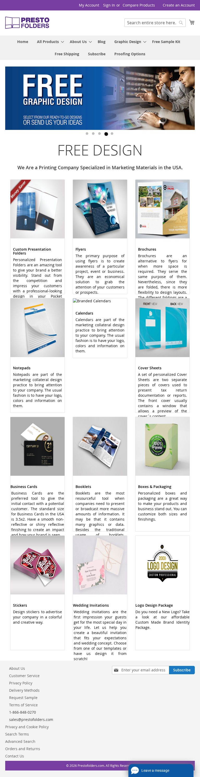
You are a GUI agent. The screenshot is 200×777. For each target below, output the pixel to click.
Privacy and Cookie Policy (27, 726)
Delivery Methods (24, 690)
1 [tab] (87, 134)
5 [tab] (112, 134)
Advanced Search (20, 741)
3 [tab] (100, 134)
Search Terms (17, 734)
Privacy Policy (20, 682)
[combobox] (155, 23)
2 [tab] (94, 134)
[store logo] (27, 22)
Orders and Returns (22, 748)
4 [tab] (106, 134)
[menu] (100, 47)
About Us (17, 668)
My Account (89, 5)
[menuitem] (22, 41)
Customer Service (24, 675)
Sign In (109, 5)
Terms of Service (23, 704)
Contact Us (14, 756)
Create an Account (179, 5)
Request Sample (23, 697)
